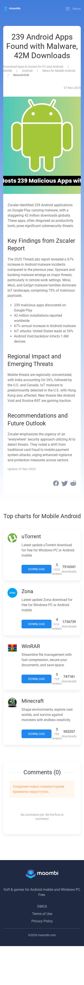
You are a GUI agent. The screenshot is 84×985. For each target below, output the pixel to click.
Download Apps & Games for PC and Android (33, 66)
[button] (73, 8)
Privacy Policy (42, 921)
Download (36, 569)
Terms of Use (42, 914)
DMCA (42, 906)
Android (27, 70)
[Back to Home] (11, 8)
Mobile (7, 70)
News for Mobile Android (58, 70)
